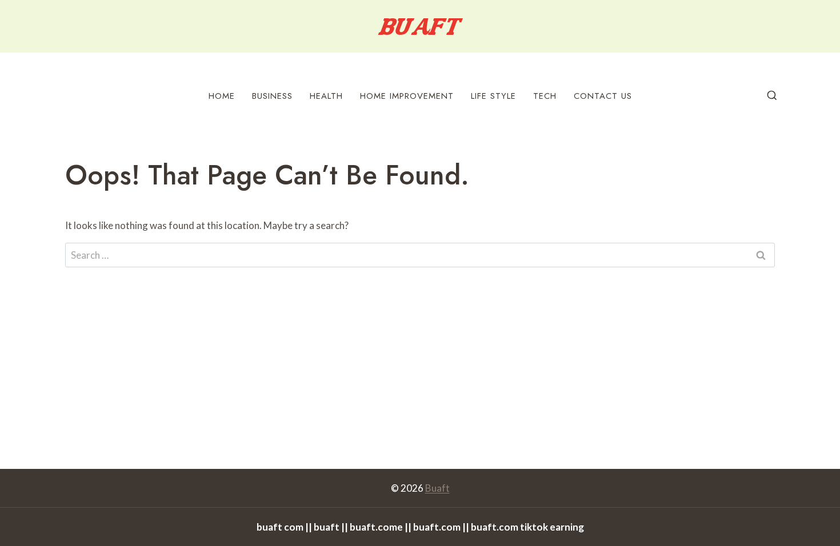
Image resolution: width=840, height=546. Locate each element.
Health (326, 96)
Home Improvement (407, 96)
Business (272, 96)
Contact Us (603, 96)
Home (222, 96)
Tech (545, 96)
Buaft (437, 488)
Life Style (493, 96)
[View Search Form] (772, 96)
